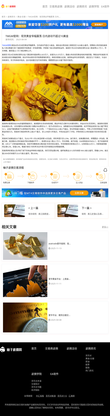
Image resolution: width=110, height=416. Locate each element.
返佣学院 (94, 6)
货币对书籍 (36, 387)
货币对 (89, 355)
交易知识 (35, 384)
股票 (88, 364)
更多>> (105, 227)
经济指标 (35, 390)
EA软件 (105, 6)
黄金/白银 (21, 17)
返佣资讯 (82, 6)
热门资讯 (90, 370)
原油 (88, 361)
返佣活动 (69, 6)
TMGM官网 (6, 45)
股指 (88, 367)
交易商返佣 (55, 6)
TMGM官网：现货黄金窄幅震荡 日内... (44, 17)
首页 (45, 6)
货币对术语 (36, 381)
